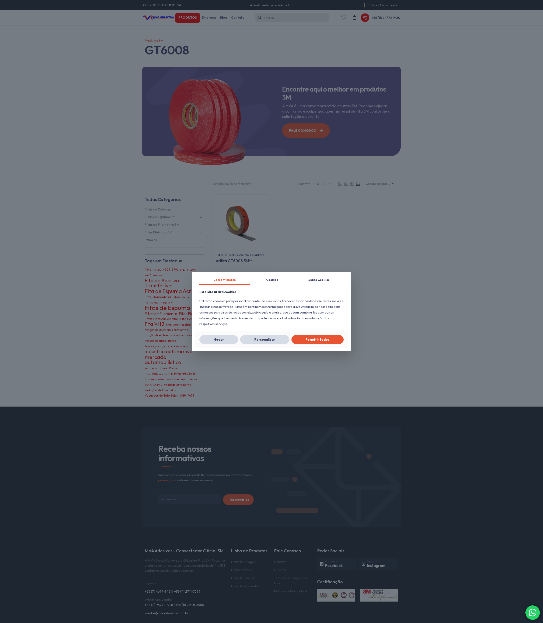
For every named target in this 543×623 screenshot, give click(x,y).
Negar (219, 339)
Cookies (272, 280)
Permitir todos (317, 339)
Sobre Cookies (319, 280)
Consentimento (224, 280)
